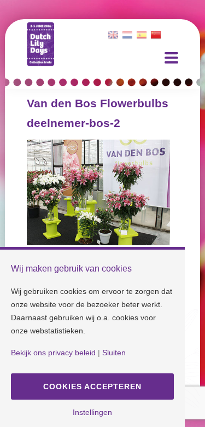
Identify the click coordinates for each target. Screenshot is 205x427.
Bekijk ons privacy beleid (53, 352)
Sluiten (114, 352)
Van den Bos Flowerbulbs (97, 103)
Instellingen (92, 412)
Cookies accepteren (92, 386)
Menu (171, 58)
